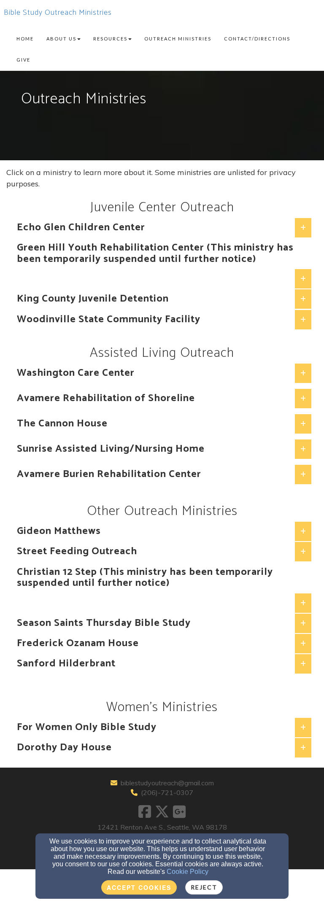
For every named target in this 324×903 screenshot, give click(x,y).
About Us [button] (61, 38)
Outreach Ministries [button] (177, 38)
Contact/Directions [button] (257, 38)
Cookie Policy (187, 871)
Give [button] (23, 59)
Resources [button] (110, 38)
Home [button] (25, 38)
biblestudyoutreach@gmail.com (167, 783)
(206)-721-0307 (167, 792)
